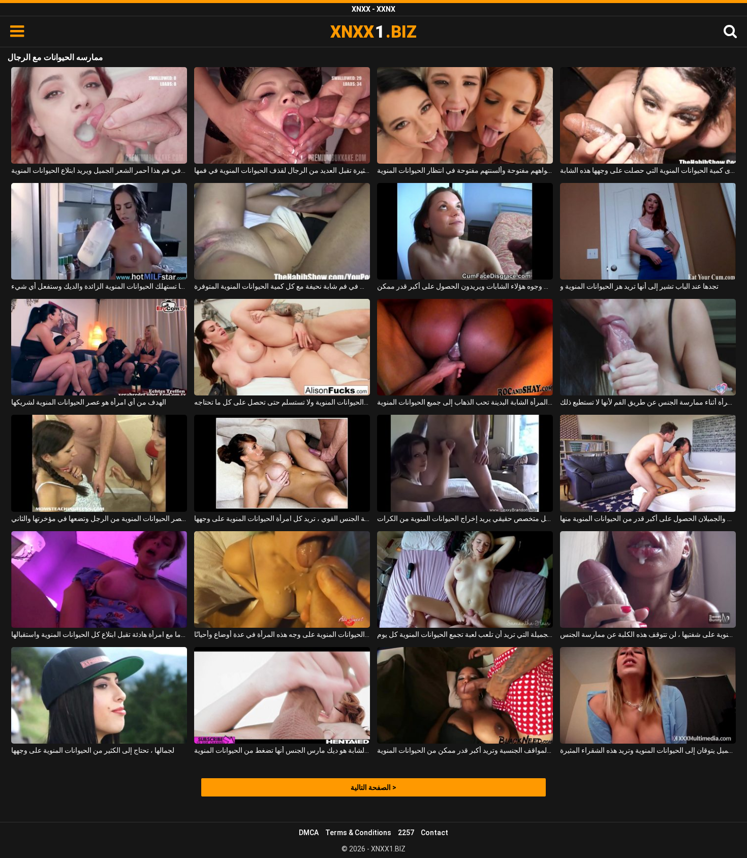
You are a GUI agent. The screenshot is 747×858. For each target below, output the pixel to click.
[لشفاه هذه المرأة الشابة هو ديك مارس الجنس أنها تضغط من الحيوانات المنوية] (282, 695)
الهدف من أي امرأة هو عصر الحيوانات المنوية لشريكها (88, 402)
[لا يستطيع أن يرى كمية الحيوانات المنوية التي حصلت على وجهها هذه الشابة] (648, 115)
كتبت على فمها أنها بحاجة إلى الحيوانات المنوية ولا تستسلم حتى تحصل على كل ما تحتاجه (282, 402)
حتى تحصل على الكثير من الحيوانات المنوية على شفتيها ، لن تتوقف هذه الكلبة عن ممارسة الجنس (648, 634)
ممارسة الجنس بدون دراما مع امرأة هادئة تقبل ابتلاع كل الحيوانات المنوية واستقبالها (99, 634)
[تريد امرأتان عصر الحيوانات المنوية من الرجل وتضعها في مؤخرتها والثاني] (99, 463)
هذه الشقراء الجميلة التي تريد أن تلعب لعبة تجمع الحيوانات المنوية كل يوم (465, 634)
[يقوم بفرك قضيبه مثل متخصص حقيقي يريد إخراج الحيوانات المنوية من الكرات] (465, 463)
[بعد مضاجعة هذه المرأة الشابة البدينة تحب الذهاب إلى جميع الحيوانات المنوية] (465, 347)
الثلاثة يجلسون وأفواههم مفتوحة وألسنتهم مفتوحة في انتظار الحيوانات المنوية (465, 170)
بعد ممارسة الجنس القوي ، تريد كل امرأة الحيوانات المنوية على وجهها (282, 518)
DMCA (309, 833)
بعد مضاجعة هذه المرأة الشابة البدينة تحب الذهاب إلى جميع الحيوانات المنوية (465, 402)
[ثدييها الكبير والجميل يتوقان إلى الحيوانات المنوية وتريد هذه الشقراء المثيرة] (648, 695)
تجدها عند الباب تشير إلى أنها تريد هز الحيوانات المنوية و (639, 286)
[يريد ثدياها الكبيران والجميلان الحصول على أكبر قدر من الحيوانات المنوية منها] (648, 463)
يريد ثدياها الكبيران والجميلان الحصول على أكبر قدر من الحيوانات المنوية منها (648, 518)
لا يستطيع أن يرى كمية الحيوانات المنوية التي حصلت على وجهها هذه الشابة (648, 170)
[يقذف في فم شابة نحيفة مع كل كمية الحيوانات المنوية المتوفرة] (282, 231)
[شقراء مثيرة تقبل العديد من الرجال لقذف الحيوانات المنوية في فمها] (282, 115)
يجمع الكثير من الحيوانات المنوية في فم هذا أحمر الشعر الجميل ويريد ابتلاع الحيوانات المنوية (99, 170)
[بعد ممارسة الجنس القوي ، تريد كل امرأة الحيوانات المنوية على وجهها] (282, 463)
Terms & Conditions (358, 833)
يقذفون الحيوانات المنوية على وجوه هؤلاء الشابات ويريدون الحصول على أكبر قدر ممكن (465, 286)
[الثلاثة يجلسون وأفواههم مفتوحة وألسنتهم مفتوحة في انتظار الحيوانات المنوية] (465, 115)
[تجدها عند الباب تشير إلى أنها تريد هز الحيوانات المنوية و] (648, 231)
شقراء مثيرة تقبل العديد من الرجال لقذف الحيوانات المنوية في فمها (282, 170)
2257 (406, 833)
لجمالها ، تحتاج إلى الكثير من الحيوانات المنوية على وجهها (92, 750)
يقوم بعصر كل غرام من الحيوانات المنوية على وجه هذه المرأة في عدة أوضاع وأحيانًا (282, 634)
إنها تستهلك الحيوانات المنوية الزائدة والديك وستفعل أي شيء (99, 286)
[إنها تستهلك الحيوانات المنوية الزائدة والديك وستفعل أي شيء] (99, 231)
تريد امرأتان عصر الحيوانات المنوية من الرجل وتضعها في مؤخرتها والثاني (99, 518)
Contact (434, 833)
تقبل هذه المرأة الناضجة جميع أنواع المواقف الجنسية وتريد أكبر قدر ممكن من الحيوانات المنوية (465, 750)
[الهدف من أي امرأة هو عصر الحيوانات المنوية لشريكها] (99, 347)
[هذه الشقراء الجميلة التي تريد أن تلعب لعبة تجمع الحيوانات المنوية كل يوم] (465, 579)
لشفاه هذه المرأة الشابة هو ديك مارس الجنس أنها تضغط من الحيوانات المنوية (282, 750)
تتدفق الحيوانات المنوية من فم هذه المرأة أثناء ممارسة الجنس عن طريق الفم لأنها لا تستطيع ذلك (648, 402)
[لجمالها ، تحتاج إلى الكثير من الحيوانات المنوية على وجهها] (99, 695)
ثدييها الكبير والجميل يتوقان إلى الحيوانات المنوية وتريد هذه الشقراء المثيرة (648, 750)
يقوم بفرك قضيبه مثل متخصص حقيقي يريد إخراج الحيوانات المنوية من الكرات (465, 518)
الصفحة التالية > (373, 787)
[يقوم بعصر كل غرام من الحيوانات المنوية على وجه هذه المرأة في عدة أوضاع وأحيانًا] (282, 579)
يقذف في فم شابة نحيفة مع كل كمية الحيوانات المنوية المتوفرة (282, 286)
